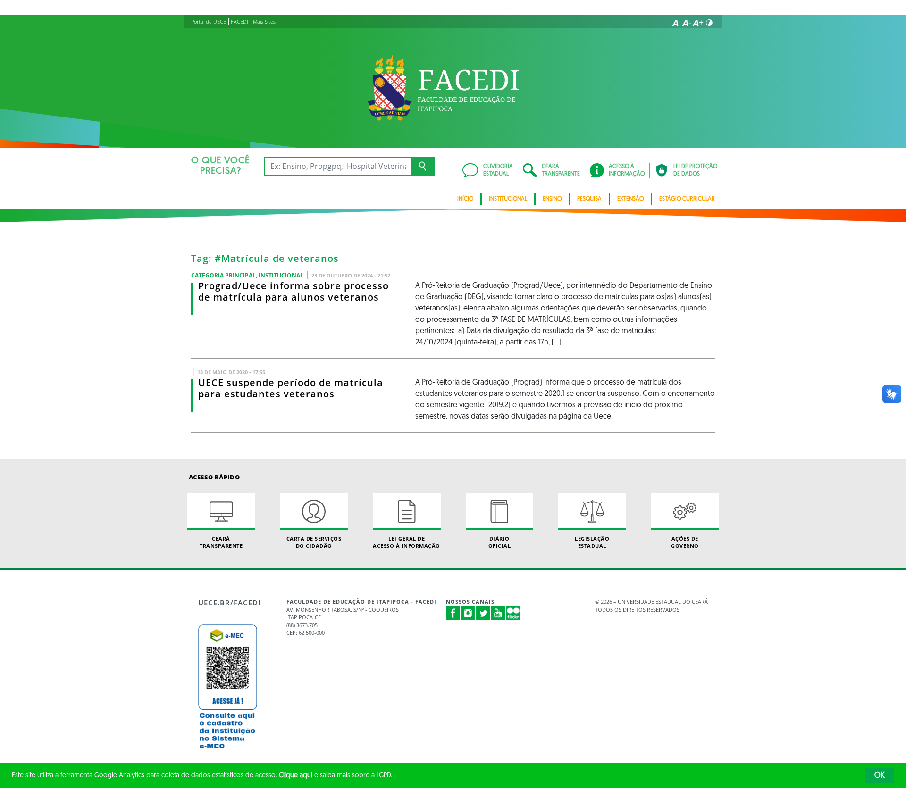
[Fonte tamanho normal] (675, 22)
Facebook (453, 613)
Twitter (483, 613)
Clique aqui (295, 775)
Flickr (513, 613)
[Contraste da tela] (709, 22)
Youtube (498, 613)
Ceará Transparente (221, 542)
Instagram (468, 613)
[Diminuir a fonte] (686, 22)
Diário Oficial (499, 542)
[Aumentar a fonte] (698, 22)
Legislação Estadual (592, 542)
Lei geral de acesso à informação (406, 542)
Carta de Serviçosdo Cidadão (314, 542)
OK (879, 776)
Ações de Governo (685, 542)
